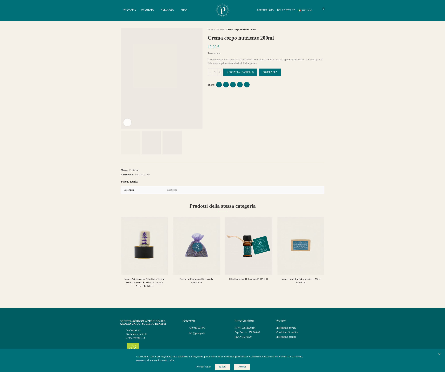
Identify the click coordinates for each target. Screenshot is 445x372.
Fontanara (134, 170)
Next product (321, 29)
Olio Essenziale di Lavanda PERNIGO (248, 279)
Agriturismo (265, 10)
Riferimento (127, 174)
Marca (124, 170)
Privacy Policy (203, 366)
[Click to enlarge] (127, 122)
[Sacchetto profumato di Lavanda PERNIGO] (196, 246)
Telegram (247, 84)
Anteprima (159, 222)
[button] (111, 256)
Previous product (312, 29)
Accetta (242, 366)
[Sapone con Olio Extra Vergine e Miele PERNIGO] (300, 246)
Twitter (226, 84)
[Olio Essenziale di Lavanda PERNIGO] (248, 246)
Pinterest (233, 84)
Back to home (317, 29)
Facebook (219, 84)
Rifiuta (222, 366)
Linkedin (240, 84)
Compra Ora (270, 72)
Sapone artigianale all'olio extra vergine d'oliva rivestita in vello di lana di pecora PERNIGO (144, 282)
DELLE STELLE (286, 10)
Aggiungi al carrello (240, 72)
